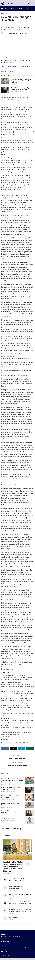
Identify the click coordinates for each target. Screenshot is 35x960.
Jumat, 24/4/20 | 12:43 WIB (8, 24)
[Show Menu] (33, 3)
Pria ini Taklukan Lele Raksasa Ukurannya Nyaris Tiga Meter (20, 895)
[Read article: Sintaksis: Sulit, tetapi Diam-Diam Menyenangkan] (29, 797)
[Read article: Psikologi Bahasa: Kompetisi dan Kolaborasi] (29, 813)
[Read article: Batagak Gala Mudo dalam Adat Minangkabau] (29, 805)
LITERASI (11, 9)
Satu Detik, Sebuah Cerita (8, 818)
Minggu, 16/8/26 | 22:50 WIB (8, 807)
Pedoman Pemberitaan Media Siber (11, 947)
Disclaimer (13, 945)
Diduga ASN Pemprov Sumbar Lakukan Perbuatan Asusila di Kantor (19, 879)
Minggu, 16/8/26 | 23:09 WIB (8, 799)
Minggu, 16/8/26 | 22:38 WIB (8, 815)
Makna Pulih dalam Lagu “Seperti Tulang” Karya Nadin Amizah (21, 88)
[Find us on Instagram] (6, 955)
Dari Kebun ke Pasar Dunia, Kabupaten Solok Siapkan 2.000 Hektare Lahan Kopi (20, 902)
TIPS (26, 9)
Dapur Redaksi (5, 945)
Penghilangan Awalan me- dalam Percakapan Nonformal (18, 887)
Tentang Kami (25, 947)
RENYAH (19, 9)
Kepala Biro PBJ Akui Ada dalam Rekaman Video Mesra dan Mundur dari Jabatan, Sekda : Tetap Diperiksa (13, 866)
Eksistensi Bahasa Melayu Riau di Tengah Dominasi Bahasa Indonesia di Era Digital (22, 81)
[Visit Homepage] (7, 3)
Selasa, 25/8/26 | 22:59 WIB (18, 84)
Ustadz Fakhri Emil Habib (23, 743)
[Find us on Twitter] (4, 955)
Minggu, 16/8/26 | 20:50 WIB (8, 820)
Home (2, 13)
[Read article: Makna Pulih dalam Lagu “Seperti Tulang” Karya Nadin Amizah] (5, 90)
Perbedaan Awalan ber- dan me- (17, 917)
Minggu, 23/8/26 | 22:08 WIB (18, 91)
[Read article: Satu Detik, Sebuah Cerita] (29, 820)
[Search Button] (29, 3)
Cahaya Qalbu (10, 743)
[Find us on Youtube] (8, 955)
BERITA (3, 9)
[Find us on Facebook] (1, 955)
